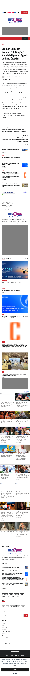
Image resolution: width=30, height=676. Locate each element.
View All (26, 144)
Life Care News (15, 651)
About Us (4, 623)
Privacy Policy (5, 638)
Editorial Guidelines (7, 631)
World (23, 606)
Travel (13, 596)
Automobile (4, 147)
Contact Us (4, 629)
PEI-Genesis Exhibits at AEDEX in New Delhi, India (10, 150)
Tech (3, 44)
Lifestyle (17, 594)
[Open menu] (2, 39)
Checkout (4, 627)
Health (3, 155)
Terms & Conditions (7, 644)
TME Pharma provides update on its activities (11, 157)
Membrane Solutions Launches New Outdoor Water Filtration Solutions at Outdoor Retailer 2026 (11, 185)
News (22, 594)
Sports (3, 596)
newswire (13, 606)
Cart (3, 625)
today (18, 606)
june (7, 606)
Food (2, 161)
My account (5, 636)
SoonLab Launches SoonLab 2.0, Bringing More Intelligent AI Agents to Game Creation (13, 115)
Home (3, 633)
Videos (18, 596)
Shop (3, 639)
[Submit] (26, 615)
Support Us (5, 642)
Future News (5, 594)
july (3, 606)
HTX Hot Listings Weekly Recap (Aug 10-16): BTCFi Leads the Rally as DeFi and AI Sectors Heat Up (11, 165)
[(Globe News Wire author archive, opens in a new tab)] (3, 77)
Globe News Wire (10, 76)
